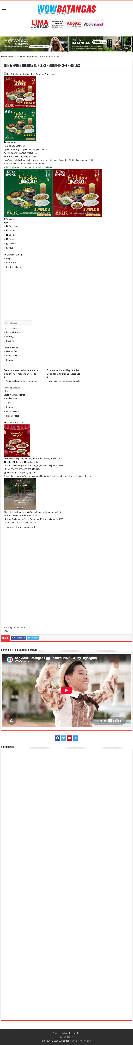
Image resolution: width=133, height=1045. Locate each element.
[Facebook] (57, 738)
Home (6, 56)
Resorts (19, 462)
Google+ (12, 235)
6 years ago (32, 374)
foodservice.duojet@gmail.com (21, 156)
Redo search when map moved (20, 527)
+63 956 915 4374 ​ (32, 469)
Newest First (12, 351)
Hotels (9, 462)
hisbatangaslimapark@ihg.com (21, 472)
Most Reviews (12, 411)
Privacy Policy (85, 1041)
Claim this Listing (14, 255)
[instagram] (75, 738)
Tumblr (11, 239)
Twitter (11, 230)
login (17, 381)
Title (8, 403)
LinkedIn (12, 243)
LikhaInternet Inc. (72, 1033)
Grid (14, 422)
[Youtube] (69, 738)
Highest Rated (12, 416)
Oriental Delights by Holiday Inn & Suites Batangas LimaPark (34, 458)
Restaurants (12, 142)
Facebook (13, 226)
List (8, 422)
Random (10, 360)
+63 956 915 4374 (31, 522)
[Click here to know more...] (66, 44)
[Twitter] (63, 738)
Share (9, 222)
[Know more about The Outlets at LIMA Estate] (66, 24)
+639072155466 (29, 153)
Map (8, 258)
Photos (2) (11, 262)
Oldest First (11, 355)
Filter (6, 391)
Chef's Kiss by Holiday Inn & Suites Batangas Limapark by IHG (32, 512)
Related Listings (13, 267)
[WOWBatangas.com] (66, 9)
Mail (10, 248)
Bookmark (10, 219)
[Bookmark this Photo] (4, 377)
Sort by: (11, 348)
